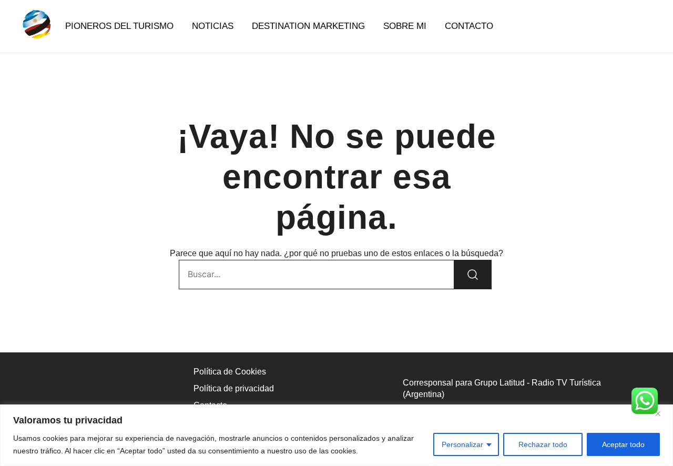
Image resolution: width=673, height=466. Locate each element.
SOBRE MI (404, 26)
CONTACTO (469, 26)
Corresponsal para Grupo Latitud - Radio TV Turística (502, 382)
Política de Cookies (229, 371)
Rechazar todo (542, 444)
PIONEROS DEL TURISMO (119, 26)
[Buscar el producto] (473, 274)
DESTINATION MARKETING (308, 26)
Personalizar (462, 444)
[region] (336, 435)
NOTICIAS (212, 26)
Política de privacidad (233, 388)
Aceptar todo (623, 444)
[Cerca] (662, 413)
